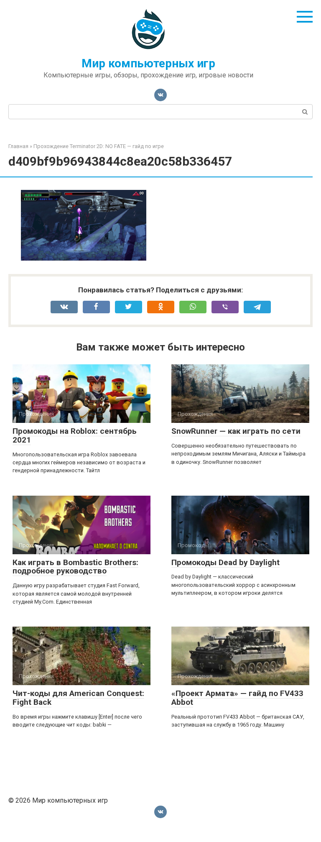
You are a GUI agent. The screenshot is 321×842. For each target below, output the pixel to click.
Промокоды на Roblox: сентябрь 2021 (75, 435)
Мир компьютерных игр (148, 63)
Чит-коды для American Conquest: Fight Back (78, 697)
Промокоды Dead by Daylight (225, 562)
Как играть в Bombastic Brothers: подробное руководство (75, 567)
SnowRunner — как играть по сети (236, 431)
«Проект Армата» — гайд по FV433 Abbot (237, 697)
